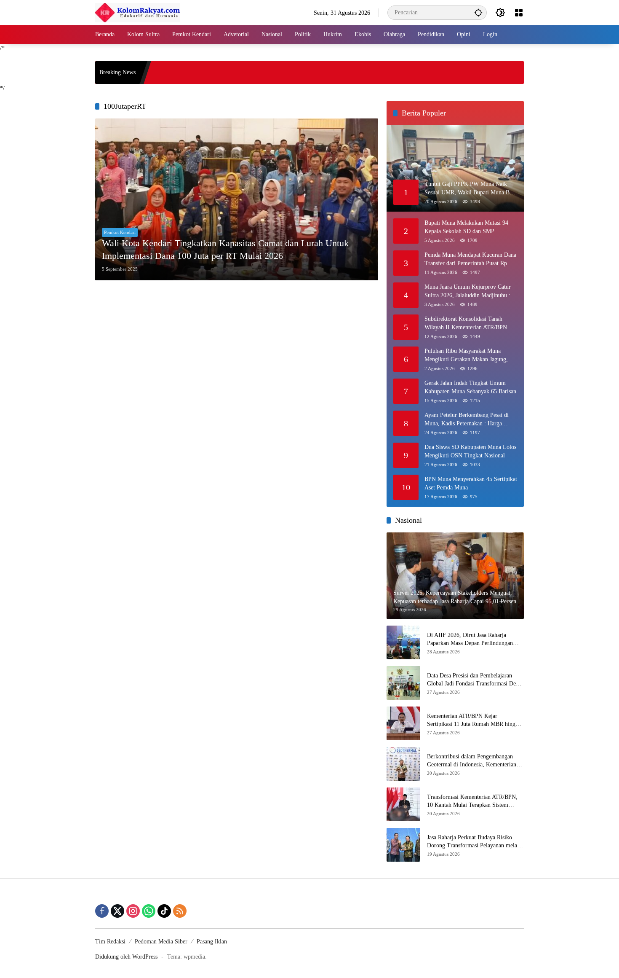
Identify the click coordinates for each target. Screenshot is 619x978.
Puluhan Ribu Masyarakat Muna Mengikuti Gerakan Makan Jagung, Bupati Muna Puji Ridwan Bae (466, 355)
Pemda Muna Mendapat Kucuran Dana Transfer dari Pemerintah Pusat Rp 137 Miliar (470, 259)
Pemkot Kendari (120, 232)
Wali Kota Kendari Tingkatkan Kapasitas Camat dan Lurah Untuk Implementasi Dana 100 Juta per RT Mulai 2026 (225, 249)
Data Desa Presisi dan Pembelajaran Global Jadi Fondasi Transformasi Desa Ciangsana (473, 680)
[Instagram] (133, 911)
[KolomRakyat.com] (137, 12)
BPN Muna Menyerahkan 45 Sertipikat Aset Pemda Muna (470, 483)
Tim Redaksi (110, 941)
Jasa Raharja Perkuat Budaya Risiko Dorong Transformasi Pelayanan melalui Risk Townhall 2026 (475, 842)
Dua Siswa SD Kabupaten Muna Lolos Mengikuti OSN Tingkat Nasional (470, 451)
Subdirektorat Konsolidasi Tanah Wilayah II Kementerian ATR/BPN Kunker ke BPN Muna (465, 323)
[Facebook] (102, 911)
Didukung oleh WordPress (126, 957)
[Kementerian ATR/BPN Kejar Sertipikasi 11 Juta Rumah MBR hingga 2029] (403, 723)
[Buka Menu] (519, 13)
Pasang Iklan (212, 941)
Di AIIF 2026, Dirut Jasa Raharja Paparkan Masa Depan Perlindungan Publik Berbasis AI (470, 640)
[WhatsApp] (148, 911)
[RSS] (180, 911)
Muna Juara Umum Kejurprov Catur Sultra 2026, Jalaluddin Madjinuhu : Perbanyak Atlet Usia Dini (467, 291)
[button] (478, 12)
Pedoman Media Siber (161, 941)
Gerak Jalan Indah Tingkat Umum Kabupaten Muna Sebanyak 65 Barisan (470, 387)
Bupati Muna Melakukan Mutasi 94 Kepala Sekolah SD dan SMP (466, 227)
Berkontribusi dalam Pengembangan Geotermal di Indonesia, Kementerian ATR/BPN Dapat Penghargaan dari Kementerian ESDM (471, 761)
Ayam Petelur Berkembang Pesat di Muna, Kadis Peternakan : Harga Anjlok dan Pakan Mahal (466, 419)
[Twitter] (117, 911)
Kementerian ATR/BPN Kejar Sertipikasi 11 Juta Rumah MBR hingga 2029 (474, 720)
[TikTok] (164, 911)
